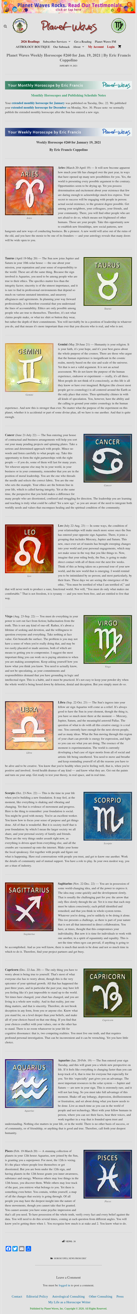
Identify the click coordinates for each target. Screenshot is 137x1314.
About (77, 47)
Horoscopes (61, 1258)
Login (111, 46)
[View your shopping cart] (119, 46)
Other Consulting (100, 1296)
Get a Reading (83, 41)
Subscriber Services (55, 41)
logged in (64, 1285)
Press (120, 1296)
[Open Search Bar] (5, 26)
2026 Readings (30, 41)
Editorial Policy (37, 1296)
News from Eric (78, 1258)
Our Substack (61, 47)
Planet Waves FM (105, 41)
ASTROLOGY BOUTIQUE (33, 47)
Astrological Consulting (68, 1296)
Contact (17, 1296)
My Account (96, 46)
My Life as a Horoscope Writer (69, 1302)
